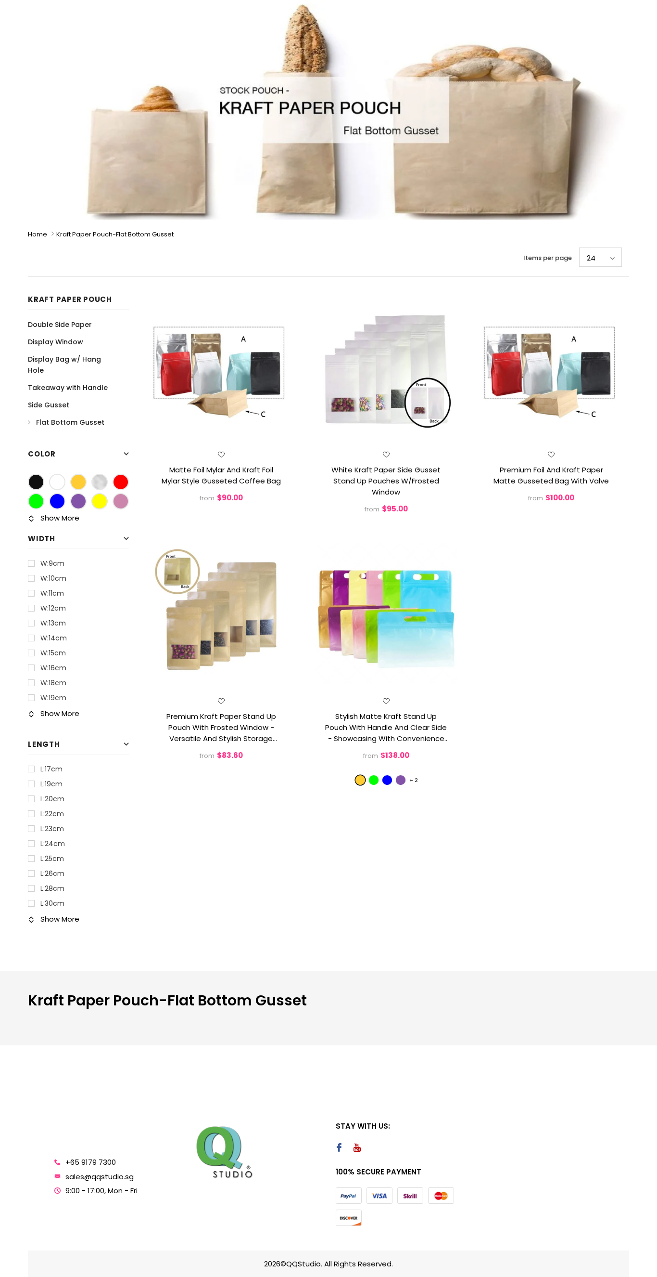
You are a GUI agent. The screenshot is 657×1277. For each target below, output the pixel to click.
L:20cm (52, 799)
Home (37, 234)
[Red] (121, 482)
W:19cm (53, 698)
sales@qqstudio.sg (99, 1177)
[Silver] (99, 482)
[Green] (36, 501)
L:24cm (52, 843)
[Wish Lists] (221, 454)
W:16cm (53, 668)
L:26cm (52, 873)
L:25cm (52, 858)
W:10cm (53, 578)
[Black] (36, 482)
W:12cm (53, 608)
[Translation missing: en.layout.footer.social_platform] (339, 1148)
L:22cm (52, 814)
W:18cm (53, 683)
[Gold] (78, 482)
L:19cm (51, 784)
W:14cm (53, 638)
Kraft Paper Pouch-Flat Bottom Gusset (115, 234)
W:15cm (53, 653)
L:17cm (51, 769)
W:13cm (53, 623)
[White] (57, 482)
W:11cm (52, 593)
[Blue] (57, 501)
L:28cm (52, 888)
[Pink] (121, 501)
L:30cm (52, 903)
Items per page (547, 257)
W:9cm (52, 563)
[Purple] (78, 501)
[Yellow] (99, 501)
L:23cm (52, 829)
